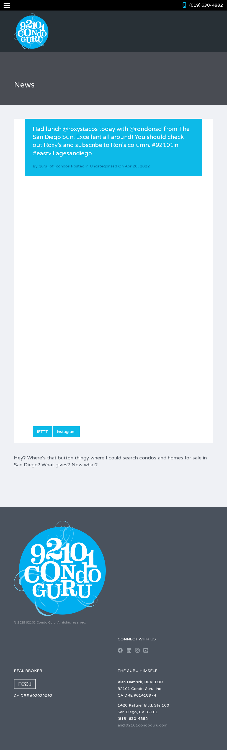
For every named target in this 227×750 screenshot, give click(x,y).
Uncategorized (103, 166)
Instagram (66, 431)
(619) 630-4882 (206, 5)
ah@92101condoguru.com (142, 725)
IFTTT (42, 431)
